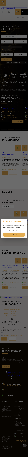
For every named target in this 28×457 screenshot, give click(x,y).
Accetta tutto (14, 234)
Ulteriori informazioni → (14, 230)
